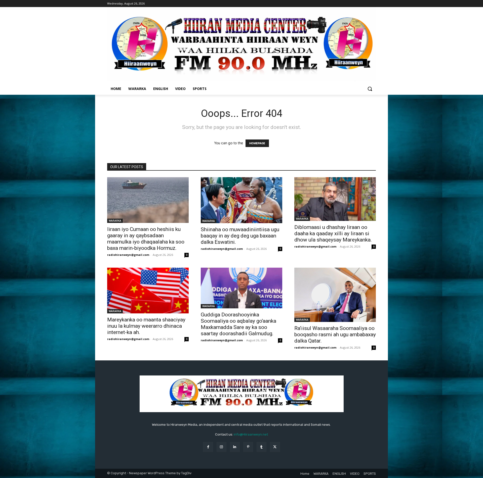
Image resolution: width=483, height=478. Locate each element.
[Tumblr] (261, 447)
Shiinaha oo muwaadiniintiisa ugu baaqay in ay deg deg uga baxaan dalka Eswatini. (240, 235)
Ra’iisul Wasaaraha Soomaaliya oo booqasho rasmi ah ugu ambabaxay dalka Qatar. (335, 334)
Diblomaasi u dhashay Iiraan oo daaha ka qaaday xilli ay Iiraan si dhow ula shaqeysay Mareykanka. (333, 233)
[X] (275, 447)
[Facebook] (208, 447)
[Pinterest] (248, 447)
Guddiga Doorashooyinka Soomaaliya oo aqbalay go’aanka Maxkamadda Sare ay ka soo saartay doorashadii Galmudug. (238, 324)
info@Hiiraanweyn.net (251, 434)
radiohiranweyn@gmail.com (128, 255)
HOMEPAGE (257, 143)
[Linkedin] (235, 447)
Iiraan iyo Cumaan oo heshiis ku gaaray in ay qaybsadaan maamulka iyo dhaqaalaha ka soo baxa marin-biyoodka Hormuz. (145, 238)
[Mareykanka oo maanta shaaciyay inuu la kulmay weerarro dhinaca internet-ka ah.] (148, 290)
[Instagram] (221, 447)
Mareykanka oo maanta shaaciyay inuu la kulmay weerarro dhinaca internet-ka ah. (146, 326)
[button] (370, 89)
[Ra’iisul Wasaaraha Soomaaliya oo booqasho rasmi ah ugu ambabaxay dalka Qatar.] (335, 295)
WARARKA (115, 220)
